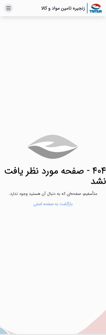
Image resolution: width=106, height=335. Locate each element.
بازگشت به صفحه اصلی (53, 204)
